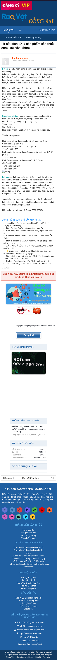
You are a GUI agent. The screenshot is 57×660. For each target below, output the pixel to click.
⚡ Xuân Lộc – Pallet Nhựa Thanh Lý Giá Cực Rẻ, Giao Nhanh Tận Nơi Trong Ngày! (27, 252)
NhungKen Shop (28, 603)
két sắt (5, 69)
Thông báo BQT (29, 530)
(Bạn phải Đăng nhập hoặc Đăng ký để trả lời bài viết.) (36, 326)
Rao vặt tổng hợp (28, 577)
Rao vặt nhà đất (29, 580)
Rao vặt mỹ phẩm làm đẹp (28, 583)
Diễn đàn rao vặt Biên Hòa (27, 652)
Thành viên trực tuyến (25, 420)
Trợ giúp (46, 657)
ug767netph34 (18, 429)
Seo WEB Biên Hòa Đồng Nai (28, 598)
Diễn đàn (8, 30)
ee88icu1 (15, 426)
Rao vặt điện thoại (28, 586)
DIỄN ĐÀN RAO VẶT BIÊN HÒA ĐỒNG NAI (28, 489)
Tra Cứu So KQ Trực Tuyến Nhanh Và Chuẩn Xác (28, 264)
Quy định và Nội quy (24, 657)
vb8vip (42, 429)
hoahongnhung (20, 58)
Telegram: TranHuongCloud (30, 644)
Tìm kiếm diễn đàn (12, 37)
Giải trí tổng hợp (28, 588)
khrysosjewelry (31, 429)
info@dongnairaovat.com (31, 626)
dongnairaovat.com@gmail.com (31, 630)
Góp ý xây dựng (28, 535)
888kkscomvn (37, 426)
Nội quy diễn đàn (28, 533)
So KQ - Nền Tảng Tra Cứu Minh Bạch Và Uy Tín (28, 261)
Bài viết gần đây (33, 37)
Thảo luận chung (28, 538)
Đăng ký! (28, 335)
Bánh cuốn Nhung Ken (28, 600)
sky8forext (25, 426)
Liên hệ (38, 657)
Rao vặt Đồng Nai (30, 637)
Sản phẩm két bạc (10, 116)
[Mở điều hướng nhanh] (52, 477)
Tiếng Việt (10, 657)
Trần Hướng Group (28, 606)
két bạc (5, 177)
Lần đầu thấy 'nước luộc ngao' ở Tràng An (24, 228)
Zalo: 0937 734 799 (30, 641)
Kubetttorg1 (17, 431)
